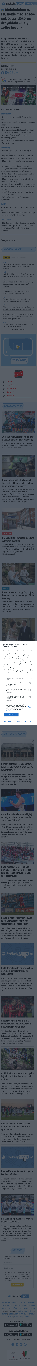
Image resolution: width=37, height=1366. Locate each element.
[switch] (29, 683)
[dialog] (18, 683)
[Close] (33, 645)
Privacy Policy (29, 721)
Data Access (18, 721)
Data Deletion (8, 721)
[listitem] (18, 679)
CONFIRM (11, 714)
